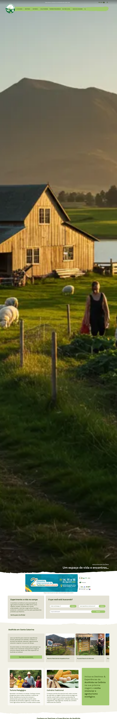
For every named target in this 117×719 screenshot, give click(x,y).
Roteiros (35, 9)
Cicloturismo (44, 9)
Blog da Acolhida (78, 9)
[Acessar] (107, 2)
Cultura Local (66, 9)
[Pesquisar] (85, 9)
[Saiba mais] (60, 644)
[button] (46, 647)
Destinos (27, 9)
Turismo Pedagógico (55, 9)
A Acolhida (19, 9)
